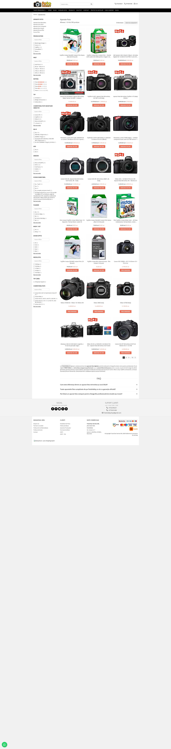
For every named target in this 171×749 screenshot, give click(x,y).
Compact (37, 97)
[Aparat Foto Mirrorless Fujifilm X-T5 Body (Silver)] (125, 82)
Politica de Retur (64, 426)
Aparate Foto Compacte (39, 26)
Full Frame (38, 167)
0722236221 (112, 408)
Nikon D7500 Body (125, 303)
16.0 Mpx (37, 272)
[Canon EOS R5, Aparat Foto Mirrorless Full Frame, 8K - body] (72, 164)
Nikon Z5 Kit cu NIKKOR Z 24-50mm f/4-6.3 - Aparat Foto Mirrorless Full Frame (99, 345)
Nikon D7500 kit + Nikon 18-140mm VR (72, 303)
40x (36, 251)
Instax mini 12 (38, 304)
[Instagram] (66, 408)
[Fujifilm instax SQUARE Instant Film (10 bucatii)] (72, 247)
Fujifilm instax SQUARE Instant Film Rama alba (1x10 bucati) (98, 221)
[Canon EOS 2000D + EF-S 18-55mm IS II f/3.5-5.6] (125, 247)
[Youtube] (59, 408)
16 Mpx (37, 270)
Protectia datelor (97, 10)
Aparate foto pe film (38, 30)
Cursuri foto (62, 10)
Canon (36, 45)
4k (35, 212)
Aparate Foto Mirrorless (39, 22)
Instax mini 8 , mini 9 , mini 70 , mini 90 (45, 298)
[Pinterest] (56, 408)
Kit (35, 229)
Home (50, 10)
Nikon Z (37, 119)
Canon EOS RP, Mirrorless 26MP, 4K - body (99, 179)
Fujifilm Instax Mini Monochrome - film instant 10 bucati (98, 262)
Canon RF (37, 115)
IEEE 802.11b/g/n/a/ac (40, 134)
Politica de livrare (37, 430)
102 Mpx (37, 266)
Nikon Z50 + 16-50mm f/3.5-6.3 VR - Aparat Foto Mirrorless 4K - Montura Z (125, 179)
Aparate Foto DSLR (38, 24)
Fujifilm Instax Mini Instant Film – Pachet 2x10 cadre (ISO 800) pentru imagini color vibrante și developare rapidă (98, 56)
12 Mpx (37, 268)
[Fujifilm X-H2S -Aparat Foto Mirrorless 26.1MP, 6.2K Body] (98, 82)
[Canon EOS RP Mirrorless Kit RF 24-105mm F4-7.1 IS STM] (125, 329)
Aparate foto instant (38, 28)
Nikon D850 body (99, 303)
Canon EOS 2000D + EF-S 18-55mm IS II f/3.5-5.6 (125, 262)
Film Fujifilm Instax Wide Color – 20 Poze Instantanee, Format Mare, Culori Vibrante (126, 221)
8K (35, 216)
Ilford (36, 51)
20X (36, 247)
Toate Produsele (39, 10)
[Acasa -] (42, 4)
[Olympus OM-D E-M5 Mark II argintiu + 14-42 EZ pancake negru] (72, 329)
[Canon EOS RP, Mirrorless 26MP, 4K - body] (98, 164)
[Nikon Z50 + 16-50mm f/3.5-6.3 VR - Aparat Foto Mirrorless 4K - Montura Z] (125, 164)
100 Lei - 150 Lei (39, 68)
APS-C (36, 165)
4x (35, 243)
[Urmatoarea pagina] (135, 357)
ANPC (61, 432)
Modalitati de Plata (65, 424)
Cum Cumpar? (109, 10)
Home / (35, 14)
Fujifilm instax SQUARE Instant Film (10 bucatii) (72, 262)
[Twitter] (62, 408)
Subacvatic (38, 102)
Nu (36, 149)
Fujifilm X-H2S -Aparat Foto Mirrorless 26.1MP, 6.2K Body (99, 97)
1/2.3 (36, 171)
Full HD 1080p (38, 214)
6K (35, 220)
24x (36, 249)
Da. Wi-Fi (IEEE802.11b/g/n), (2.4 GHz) (44, 142)
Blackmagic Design (40, 43)
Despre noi (36, 424)
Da (35, 132)
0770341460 (112, 410)
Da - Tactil (37, 184)
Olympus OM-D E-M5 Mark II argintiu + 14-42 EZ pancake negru (72, 345)
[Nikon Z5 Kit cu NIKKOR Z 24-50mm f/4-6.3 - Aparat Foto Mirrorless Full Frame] (98, 329)
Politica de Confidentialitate (40, 428)
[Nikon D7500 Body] (125, 288)
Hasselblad (38, 49)
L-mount (37, 123)
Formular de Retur (65, 430)
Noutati (79, 10)
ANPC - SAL (63, 434)
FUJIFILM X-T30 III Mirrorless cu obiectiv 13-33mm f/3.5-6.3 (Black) (99, 138)
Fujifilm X (37, 117)
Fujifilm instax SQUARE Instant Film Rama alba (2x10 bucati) (72, 56)
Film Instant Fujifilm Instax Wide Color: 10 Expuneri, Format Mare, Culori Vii (72, 221)
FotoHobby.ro (66, 366)
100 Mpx (37, 264)
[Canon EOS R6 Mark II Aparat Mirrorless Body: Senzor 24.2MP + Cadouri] (72, 82)
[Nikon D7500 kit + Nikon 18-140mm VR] (72, 288)
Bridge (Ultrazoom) (40, 100)
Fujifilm (37, 47)
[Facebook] (52, 408)
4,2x (36, 245)
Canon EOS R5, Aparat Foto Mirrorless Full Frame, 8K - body (72, 179)
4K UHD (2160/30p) (40, 218)
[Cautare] (91, 4)
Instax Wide (38, 296)
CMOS (36, 169)
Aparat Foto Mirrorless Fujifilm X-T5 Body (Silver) (125, 97)
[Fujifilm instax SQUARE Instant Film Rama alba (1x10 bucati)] (98, 206)
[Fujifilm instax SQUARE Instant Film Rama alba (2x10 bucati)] (72, 41)
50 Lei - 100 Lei (39, 66)
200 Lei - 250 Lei (39, 73)
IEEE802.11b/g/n (39, 136)
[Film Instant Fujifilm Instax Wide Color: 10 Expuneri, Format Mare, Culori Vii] (72, 206)
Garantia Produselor (65, 428)
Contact (86, 10)
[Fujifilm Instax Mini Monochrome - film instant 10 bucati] (98, 247)
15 (132, 357)
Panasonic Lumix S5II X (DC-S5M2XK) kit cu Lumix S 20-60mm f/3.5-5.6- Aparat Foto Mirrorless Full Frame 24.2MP (72, 138)
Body (36, 231)
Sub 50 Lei (37, 64)
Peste (36, 82)
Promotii (72, 10)
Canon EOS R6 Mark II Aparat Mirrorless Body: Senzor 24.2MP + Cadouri (72, 97)
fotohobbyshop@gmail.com (112, 413)
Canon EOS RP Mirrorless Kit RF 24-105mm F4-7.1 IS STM (125, 345)
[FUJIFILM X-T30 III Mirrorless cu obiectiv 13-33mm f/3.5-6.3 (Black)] (98, 123)
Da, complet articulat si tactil (42, 190)
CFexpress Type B (39, 282)
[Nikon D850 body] (98, 288)
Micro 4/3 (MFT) (39, 121)
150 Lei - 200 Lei (39, 71)
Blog (55, 10)
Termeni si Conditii (38, 426)
